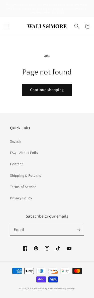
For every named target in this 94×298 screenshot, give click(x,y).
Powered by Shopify (64, 288)
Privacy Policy (21, 198)
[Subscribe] (78, 229)
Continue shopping (47, 89)
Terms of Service (23, 186)
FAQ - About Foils (24, 152)
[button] (6, 26)
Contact (16, 164)
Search (15, 141)
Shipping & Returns (25, 175)
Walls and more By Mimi (40, 288)
